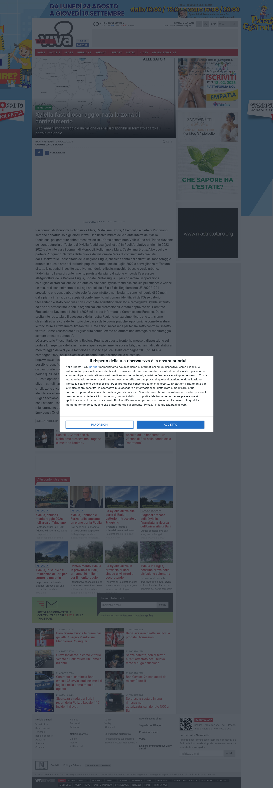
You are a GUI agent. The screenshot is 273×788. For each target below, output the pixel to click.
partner (94, 366)
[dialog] (136, 394)
